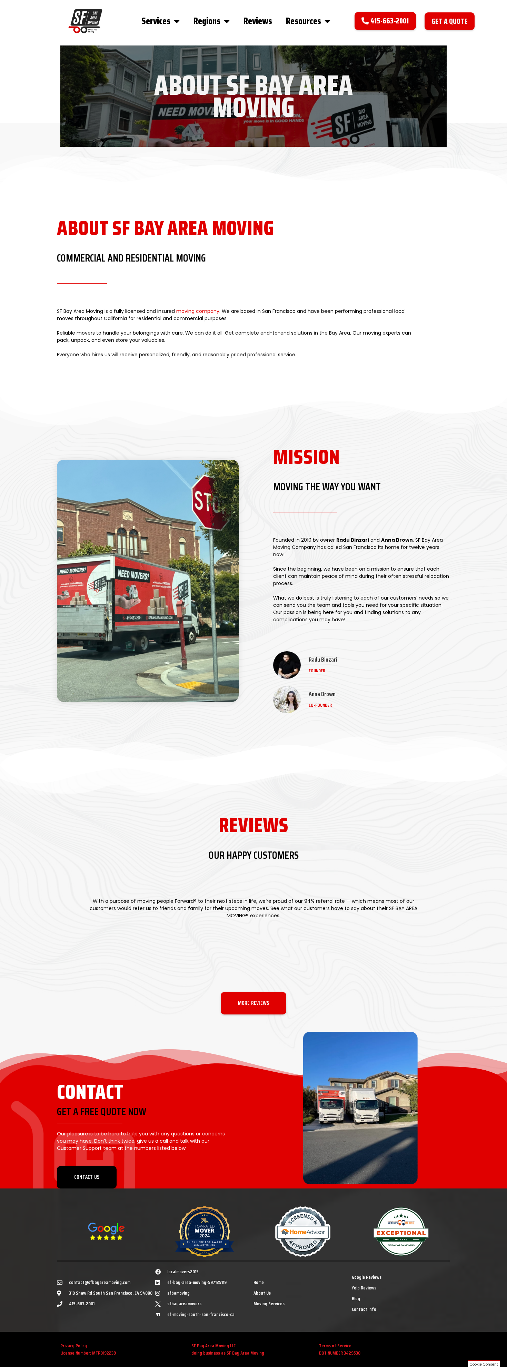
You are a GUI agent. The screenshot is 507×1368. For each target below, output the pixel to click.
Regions (206, 20)
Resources (303, 20)
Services (155, 20)
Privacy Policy (73, 1345)
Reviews (257, 20)
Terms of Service (335, 1345)
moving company (197, 311)
